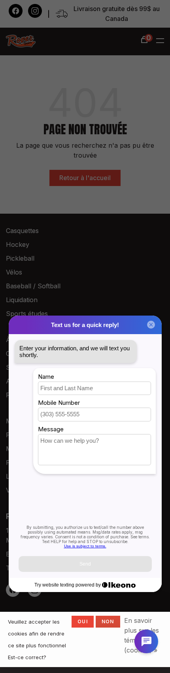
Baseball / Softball (33, 286)
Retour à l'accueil (85, 178)
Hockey (17, 244)
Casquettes (22, 231)
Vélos (14, 272)
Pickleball (20, 258)
